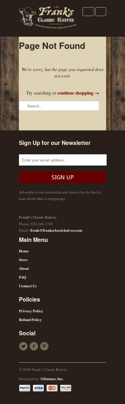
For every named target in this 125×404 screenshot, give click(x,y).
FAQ (22, 277)
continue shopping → (78, 92)
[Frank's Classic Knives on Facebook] (34, 346)
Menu (88, 11)
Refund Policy (30, 319)
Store (23, 259)
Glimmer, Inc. (52, 378)
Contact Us (28, 285)
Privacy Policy (31, 310)
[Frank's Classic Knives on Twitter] (24, 346)
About (24, 268)
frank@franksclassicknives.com (56, 230)
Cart (100, 11)
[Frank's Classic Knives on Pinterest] (45, 346)
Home (24, 251)
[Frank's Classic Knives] (48, 18)
